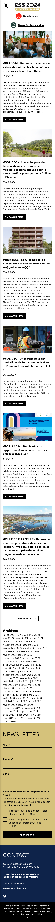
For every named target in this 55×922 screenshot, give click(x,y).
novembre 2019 (31, 708)
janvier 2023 (25, 654)
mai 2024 (34, 634)
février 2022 (10, 671)
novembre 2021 (31, 674)
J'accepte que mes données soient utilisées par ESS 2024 (29, 812)
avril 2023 (21, 651)
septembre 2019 (29, 711)
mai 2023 (8, 651)
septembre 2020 (29, 694)
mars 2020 (34, 701)
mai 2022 (8, 668)
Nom (6, 745)
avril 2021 (21, 684)
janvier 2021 (25, 688)
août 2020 (9, 698)
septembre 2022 (29, 661)
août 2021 (9, 681)
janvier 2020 (25, 704)
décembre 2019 (12, 708)
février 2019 (9, 721)
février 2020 (10, 704)
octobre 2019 (10, 711)
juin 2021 (35, 681)
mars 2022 (34, 668)
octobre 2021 (10, 678)
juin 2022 (36, 664)
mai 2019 (8, 718)
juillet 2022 (22, 664)
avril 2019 (20, 718)
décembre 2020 (12, 691)
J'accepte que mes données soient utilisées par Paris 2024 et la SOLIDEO (29, 822)
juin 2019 (35, 714)
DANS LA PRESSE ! (13, 883)
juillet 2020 (22, 698)
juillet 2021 (22, 681)
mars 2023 (34, 651)
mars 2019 (34, 718)
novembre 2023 (12, 644)
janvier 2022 (25, 671)
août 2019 (9, 714)
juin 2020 (36, 698)
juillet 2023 (29, 648)
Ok (27, 918)
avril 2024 (8, 638)
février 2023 (10, 654)
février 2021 (10, 688)
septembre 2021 (29, 678)
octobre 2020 (11, 694)
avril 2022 (21, 668)
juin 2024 (22, 634)
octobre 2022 (10, 661)
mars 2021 (34, 684)
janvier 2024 (10, 641)
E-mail (7, 773)
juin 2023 (43, 648)
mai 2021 (8, 684)
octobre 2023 (30, 644)
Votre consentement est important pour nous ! (26, 793)
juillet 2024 (9, 634)
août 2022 (9, 664)
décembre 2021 (12, 674)
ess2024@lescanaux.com (17, 863)
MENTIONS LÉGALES (14, 888)
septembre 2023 (12, 648)
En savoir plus (14, 119)
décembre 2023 (27, 641)
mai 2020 (8, 701)
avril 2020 (21, 701)
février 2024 (36, 638)
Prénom (8, 759)
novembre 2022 (31, 658)
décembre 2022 (12, 658)
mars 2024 (22, 638)
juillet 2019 (22, 714)
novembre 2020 (32, 691)
